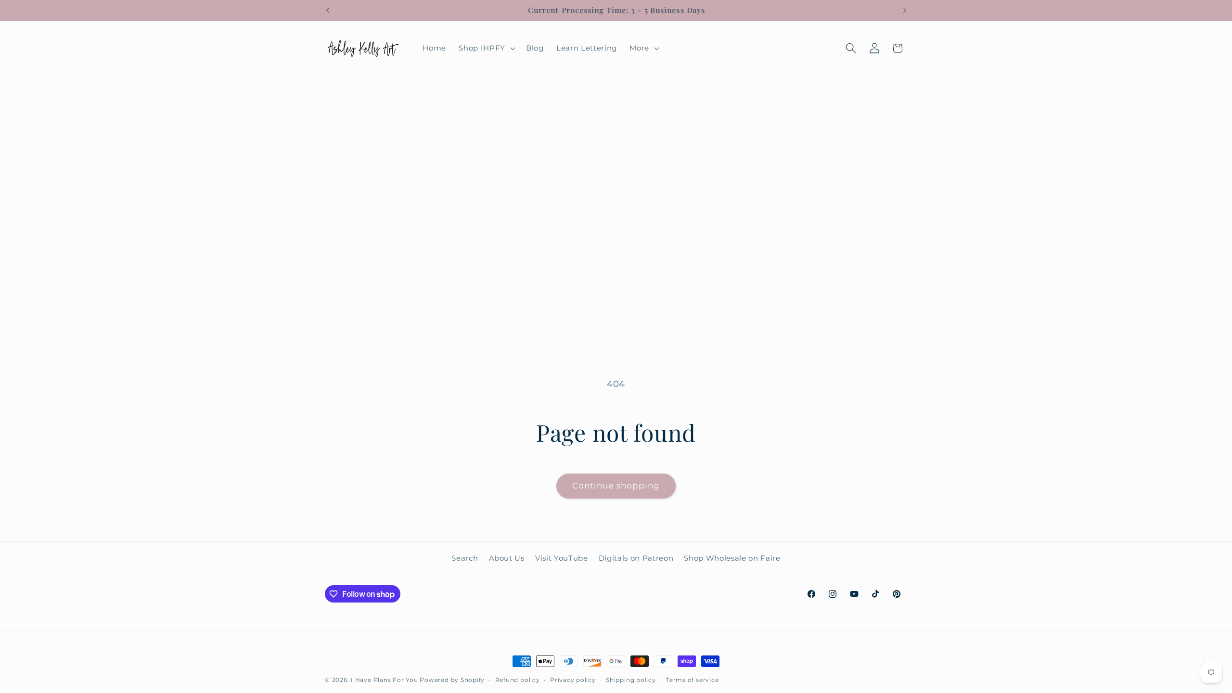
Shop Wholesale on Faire (732, 558)
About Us (507, 558)
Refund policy (517, 679)
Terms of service (692, 679)
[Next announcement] (904, 10)
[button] (485, 48)
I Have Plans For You (384, 679)
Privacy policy (573, 679)
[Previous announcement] (327, 10)
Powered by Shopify (452, 679)
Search (464, 558)
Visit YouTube (561, 558)
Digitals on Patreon (636, 558)
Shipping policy (631, 679)
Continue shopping (616, 485)
